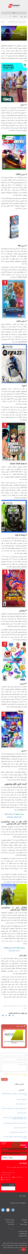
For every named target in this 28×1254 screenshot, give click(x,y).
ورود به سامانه (24, 1224)
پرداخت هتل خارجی (22, 1231)
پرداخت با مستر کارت (9, 1220)
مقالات (22, 30)
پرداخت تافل (11, 1224)
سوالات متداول (22, 1196)
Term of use (11, 1229)
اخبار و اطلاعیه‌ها (23, 1233)
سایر (20, 1006)
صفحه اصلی (24, 1220)
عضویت (25, 1222)
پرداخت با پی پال (10, 1222)
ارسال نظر (4, 1079)
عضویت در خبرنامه (8, 1158)
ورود (22, 16)
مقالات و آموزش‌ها (23, 1236)
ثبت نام (15, 16)
